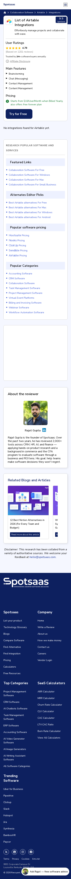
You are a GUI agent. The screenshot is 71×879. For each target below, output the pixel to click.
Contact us (43, 647)
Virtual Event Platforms (21, 298)
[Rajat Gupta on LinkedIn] (44, 430)
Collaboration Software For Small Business (32, 184)
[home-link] (4, 12)
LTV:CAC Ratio (46, 724)
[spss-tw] (6, 852)
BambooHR (9, 835)
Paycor (7, 841)
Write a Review (46, 627)
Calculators (9, 666)
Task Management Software (24, 288)
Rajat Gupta (33, 430)
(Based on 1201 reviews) (19, 51)
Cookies (25, 858)
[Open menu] (65, 5)
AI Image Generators (14, 749)
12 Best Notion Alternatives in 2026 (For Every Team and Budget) (27, 523)
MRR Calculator (46, 698)
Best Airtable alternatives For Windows (30, 212)
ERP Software (11, 725)
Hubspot (8, 815)
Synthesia (8, 828)
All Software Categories (16, 766)
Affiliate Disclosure (20, 61)
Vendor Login (45, 660)
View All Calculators (49, 737)
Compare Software (13, 640)
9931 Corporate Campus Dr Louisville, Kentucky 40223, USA (18, 866)
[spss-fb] (31, 852)
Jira (5, 822)
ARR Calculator (46, 691)
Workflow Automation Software (26, 312)
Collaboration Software (21, 12)
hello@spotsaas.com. (42, 557)
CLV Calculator (46, 711)
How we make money (49, 640)
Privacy (15, 858)
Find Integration (12, 653)
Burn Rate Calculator (49, 731)
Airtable (41, 12)
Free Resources (12, 673)
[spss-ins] (23, 852)
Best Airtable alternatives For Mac (27, 207)
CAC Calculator (46, 718)
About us (43, 633)
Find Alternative (12, 647)
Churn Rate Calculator (50, 704)
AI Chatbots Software (15, 708)
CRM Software (17, 278)
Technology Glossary (15, 627)
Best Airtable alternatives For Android (29, 217)
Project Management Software (25, 293)
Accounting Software (20, 273)
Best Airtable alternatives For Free (28, 202)
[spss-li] (14, 852)
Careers (42, 653)
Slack (6, 808)
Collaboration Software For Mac (26, 179)
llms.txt (36, 858)
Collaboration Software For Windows (29, 175)
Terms (6, 858)
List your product (12, 620)
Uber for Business (13, 789)
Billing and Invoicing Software (25, 302)
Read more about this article (25, 534)
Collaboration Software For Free (26, 170)
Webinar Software (19, 307)
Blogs (6, 633)
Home (41, 620)
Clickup (7, 802)
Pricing (19, 235)
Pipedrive (8, 795)
